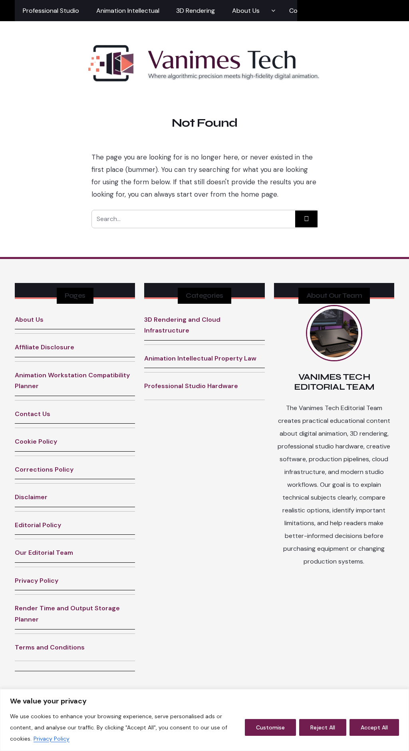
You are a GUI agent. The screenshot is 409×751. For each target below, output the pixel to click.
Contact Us (32, 414)
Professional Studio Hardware (191, 386)
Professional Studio (51, 10)
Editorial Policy (38, 525)
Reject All (322, 727)
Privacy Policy (51, 738)
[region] (204, 720)
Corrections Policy (44, 469)
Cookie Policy (36, 441)
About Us (246, 10)
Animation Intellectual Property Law (200, 358)
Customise (270, 727)
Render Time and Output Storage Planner (67, 614)
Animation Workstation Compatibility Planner (72, 380)
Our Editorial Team (44, 552)
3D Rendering (195, 10)
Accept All (374, 727)
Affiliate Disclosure (44, 347)
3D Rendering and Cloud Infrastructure (182, 325)
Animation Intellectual (127, 10)
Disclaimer (31, 497)
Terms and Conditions (50, 647)
